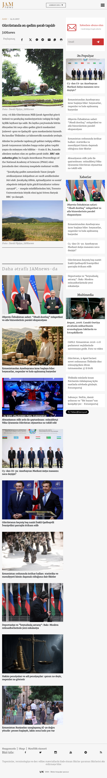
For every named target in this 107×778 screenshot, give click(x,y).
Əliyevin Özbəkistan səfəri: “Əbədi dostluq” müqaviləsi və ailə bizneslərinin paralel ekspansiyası (32, 318)
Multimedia (85, 295)
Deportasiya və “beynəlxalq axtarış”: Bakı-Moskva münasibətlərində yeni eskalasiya (30, 626)
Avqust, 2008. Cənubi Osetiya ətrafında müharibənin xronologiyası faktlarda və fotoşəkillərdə (83, 327)
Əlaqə (22, 748)
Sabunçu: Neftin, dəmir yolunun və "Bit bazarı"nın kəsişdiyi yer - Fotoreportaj (83, 400)
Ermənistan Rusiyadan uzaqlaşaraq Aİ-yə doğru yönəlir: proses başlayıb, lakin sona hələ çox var (28, 729)
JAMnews (8, 32)
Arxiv (5, 19)
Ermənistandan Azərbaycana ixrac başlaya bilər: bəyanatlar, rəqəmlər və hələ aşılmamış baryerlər (29, 370)
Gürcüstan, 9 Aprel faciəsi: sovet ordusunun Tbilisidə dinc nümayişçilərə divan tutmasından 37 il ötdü (85, 363)
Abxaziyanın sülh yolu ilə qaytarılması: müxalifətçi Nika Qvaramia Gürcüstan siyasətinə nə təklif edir (30, 421)
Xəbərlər (85, 177)
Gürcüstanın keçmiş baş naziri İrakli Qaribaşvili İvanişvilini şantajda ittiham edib (28, 524)
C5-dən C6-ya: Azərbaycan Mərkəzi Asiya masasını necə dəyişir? (30, 472)
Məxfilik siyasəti (37, 748)
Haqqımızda (9, 748)
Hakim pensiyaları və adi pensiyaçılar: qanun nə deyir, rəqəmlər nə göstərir (32, 678)
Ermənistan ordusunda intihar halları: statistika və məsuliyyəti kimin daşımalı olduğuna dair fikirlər (30, 575)
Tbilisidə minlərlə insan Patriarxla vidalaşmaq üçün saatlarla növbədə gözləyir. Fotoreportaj (83, 382)
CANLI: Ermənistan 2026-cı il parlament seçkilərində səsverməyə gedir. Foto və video (85, 345)
